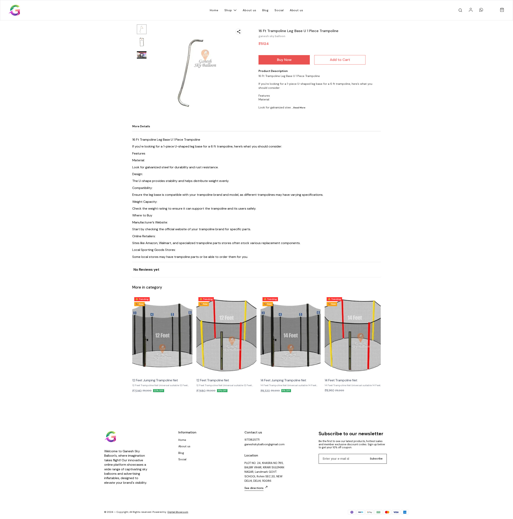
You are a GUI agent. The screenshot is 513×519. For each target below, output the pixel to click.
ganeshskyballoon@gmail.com (264, 444)
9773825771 (252, 439)
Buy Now (284, 59)
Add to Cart (340, 59)
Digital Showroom (178, 512)
